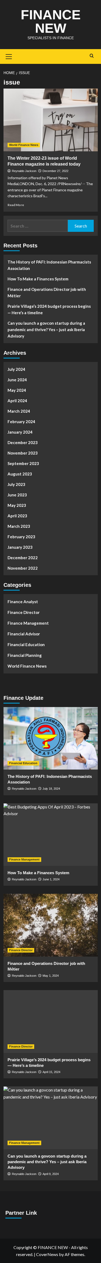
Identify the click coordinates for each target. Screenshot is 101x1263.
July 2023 (16, 484)
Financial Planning (25, 655)
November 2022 (23, 568)
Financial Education (26, 644)
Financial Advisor (24, 633)
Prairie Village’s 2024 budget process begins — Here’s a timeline (49, 309)
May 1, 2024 (51, 975)
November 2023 (23, 453)
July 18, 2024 (51, 788)
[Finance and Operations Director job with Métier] (51, 925)
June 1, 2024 (51, 879)
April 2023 (17, 515)
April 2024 (17, 400)
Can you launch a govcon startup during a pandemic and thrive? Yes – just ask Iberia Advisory (46, 329)
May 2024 (17, 390)
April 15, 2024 (51, 1072)
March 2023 (19, 526)
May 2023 (17, 505)
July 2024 (16, 369)
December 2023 (23, 442)
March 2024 (19, 411)
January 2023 (20, 547)
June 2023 (17, 494)
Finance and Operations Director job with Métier (47, 292)
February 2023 (21, 536)
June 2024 (17, 379)
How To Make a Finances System (38, 278)
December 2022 (23, 557)
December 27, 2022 (55, 171)
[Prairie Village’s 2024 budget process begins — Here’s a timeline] (51, 1021)
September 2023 (23, 463)
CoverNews (47, 1254)
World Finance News (23, 145)
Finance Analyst (23, 601)
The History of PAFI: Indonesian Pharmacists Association (49, 265)
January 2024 (20, 432)
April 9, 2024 (51, 1174)
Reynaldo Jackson (24, 171)
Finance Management (28, 623)
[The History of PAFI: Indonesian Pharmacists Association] (51, 738)
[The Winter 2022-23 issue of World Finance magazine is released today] (51, 120)
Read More (16, 205)
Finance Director (24, 612)
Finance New (51, 21)
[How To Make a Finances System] (51, 834)
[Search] (91, 56)
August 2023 (20, 473)
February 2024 (21, 421)
